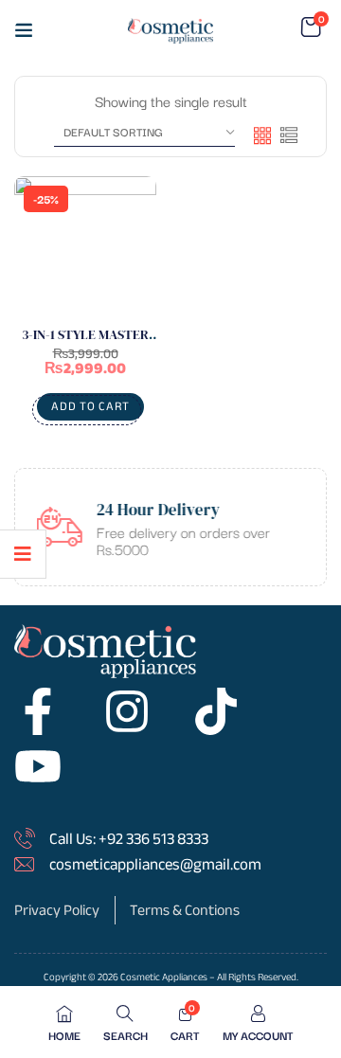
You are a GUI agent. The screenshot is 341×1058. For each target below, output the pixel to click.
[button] (310, 27)
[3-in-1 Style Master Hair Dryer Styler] (85, 247)
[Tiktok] (216, 711)
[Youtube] (38, 766)
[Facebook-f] (38, 711)
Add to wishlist (123, 256)
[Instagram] (127, 711)
